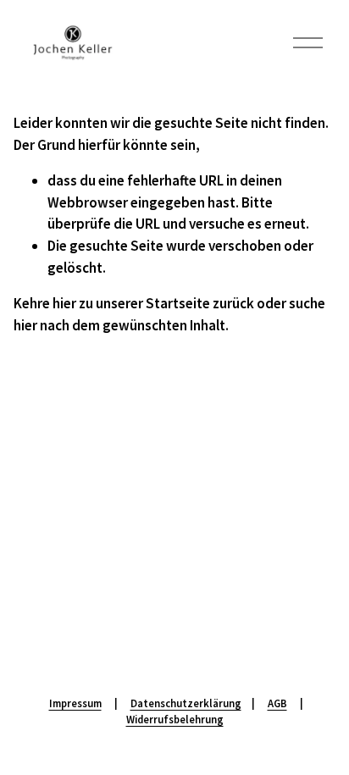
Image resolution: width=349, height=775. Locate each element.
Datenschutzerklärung (185, 703)
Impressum (75, 703)
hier (64, 303)
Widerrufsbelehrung (175, 719)
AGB (277, 703)
